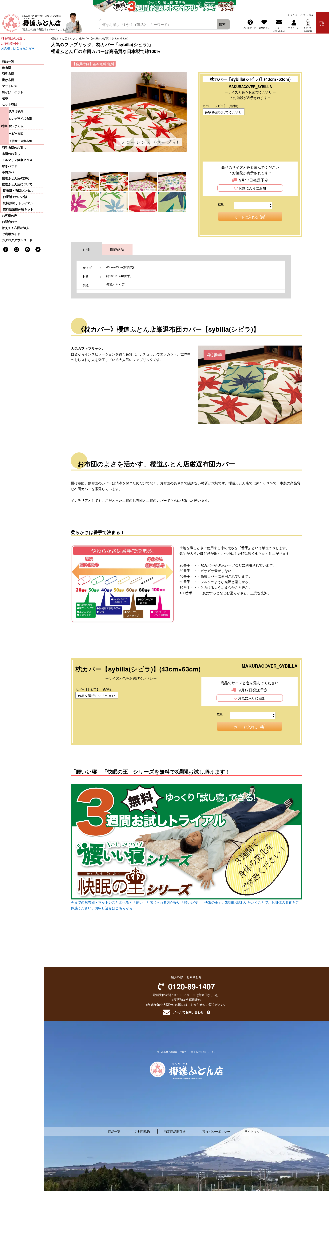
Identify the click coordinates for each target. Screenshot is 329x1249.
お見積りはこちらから (16, 48)
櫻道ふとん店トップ (63, 38)
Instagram (16, 249)
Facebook (5, 249)
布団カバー (9, 172)
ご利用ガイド (249, 27)
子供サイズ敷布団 (20, 141)
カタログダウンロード (17, 240)
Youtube (27, 249)
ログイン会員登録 (308, 29)
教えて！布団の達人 (15, 227)
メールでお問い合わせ (188, 1012)
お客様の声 (9, 215)
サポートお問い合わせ (278, 29)
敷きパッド (9, 165)
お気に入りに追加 (252, 188)
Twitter (38, 249)
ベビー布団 (16, 133)
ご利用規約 (142, 1131)
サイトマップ (253, 1131)
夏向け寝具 (16, 111)
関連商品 (117, 249)
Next (182, 120)
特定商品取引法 (174, 1131)
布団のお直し (11, 153)
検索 (222, 24)
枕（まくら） (17, 126)
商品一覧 (8, 61)
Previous (78, 120)
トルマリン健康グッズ (17, 159)
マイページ (293, 27)
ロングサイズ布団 (20, 118)
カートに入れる (246, 216)
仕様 (86, 249)
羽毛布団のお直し (14, 147)
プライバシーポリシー (215, 1131)
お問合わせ (9, 221)
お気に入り (264, 27)
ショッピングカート (322, 23)
